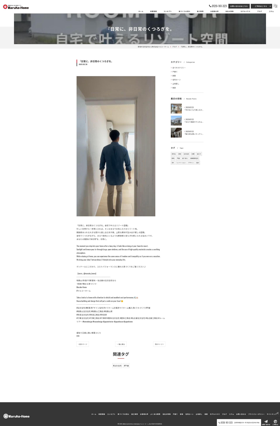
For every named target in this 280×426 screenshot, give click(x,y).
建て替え (185, 158)
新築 (78, 336)
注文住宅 (186, 154)
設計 (197, 163)
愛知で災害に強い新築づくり (89, 332)
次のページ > (159, 344)
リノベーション (181, 163)
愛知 (179, 154)
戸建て (175, 71)
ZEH (173, 163)
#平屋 (126, 365)
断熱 (173, 158)
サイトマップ (272, 414)
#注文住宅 (117, 365)
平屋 (178, 158)
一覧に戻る (121, 344)
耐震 (193, 154)
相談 (174, 88)
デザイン (191, 163)
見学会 (174, 154)
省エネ (199, 154)
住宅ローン (176, 79)
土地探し (175, 83)
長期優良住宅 (194, 158)
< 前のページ (82, 344)
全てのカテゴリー (179, 67)
